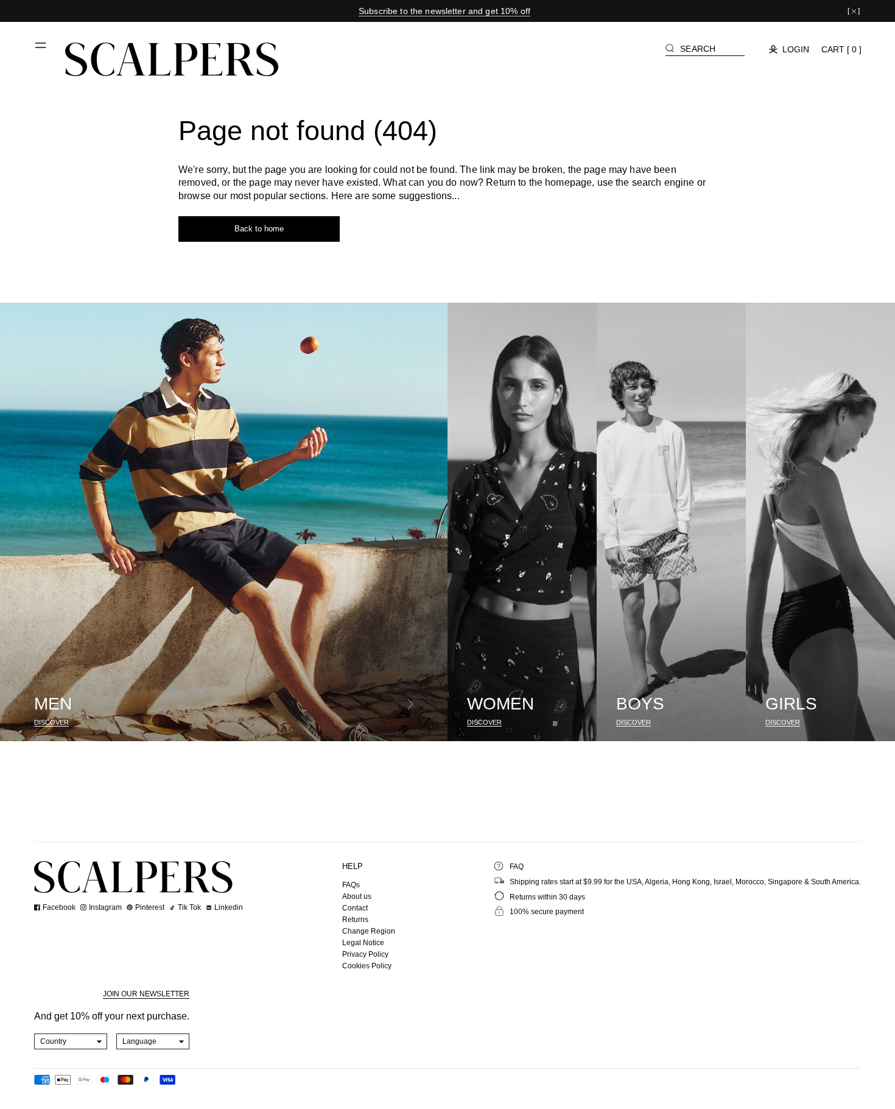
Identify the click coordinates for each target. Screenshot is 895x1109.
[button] (41, 50)
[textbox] (71, 1041)
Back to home (259, 228)
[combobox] (71, 1041)
